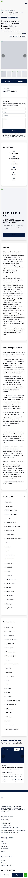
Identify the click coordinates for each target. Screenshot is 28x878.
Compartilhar (14, 36)
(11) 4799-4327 (6, 823)
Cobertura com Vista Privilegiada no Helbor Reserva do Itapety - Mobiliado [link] (12, 13)
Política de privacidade (6, 865)
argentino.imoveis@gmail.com (10, 827)
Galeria (8, 81)
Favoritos (3, 860)
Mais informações (9, 622)
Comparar (3, 863)
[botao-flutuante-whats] (25, 875)
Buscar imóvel (10, 10)
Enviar (14, 131)
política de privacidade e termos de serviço (15, 137)
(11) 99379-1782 (7, 825)
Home (2, 10)
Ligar (17, 875)
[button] (3, 55)
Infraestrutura (8, 496)
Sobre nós (3, 843)
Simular (14, 235)
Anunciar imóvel (5, 848)
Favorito (24, 36)
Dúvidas (6, 875)
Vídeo (21, 81)
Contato (3, 851)
